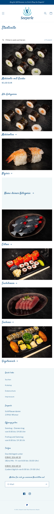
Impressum (9, 397)
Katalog (8, 385)
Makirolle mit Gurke (13, 78)
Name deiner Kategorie (17, 193)
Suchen (8, 379)
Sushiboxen (8, 283)
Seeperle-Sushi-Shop (24, 509)
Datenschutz (10, 391)
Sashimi (6, 322)
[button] (3, 13)
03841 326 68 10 (13, 457)
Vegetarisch (8, 361)
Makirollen (8, 134)
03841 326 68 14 (13, 466)
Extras (5, 244)
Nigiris (6, 173)
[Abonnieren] (46, 484)
